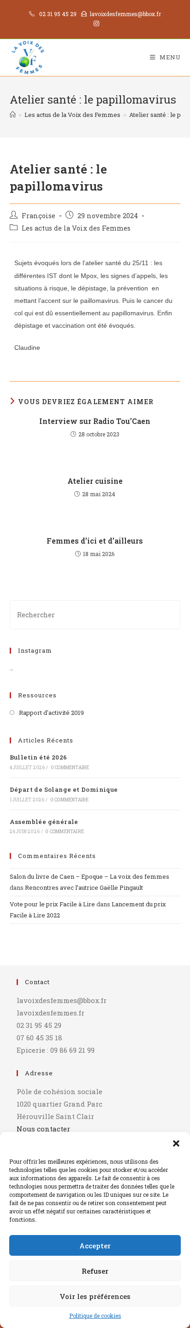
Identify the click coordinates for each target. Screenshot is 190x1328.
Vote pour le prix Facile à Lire (52, 904)
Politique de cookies (95, 1315)
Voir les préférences (95, 1296)
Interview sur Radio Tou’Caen (94, 421)
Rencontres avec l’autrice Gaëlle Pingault (84, 887)
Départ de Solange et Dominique (64, 789)
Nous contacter (43, 1128)
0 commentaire (70, 768)
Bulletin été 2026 (38, 757)
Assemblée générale (44, 822)
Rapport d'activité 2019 (51, 712)
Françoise (38, 215)
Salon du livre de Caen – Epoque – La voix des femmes (89, 876)
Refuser (95, 1271)
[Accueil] (13, 114)
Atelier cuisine (95, 481)
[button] (176, 1143)
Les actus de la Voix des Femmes (76, 228)
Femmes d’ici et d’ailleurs (95, 540)
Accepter (95, 1245)
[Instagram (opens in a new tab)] (95, 23)
